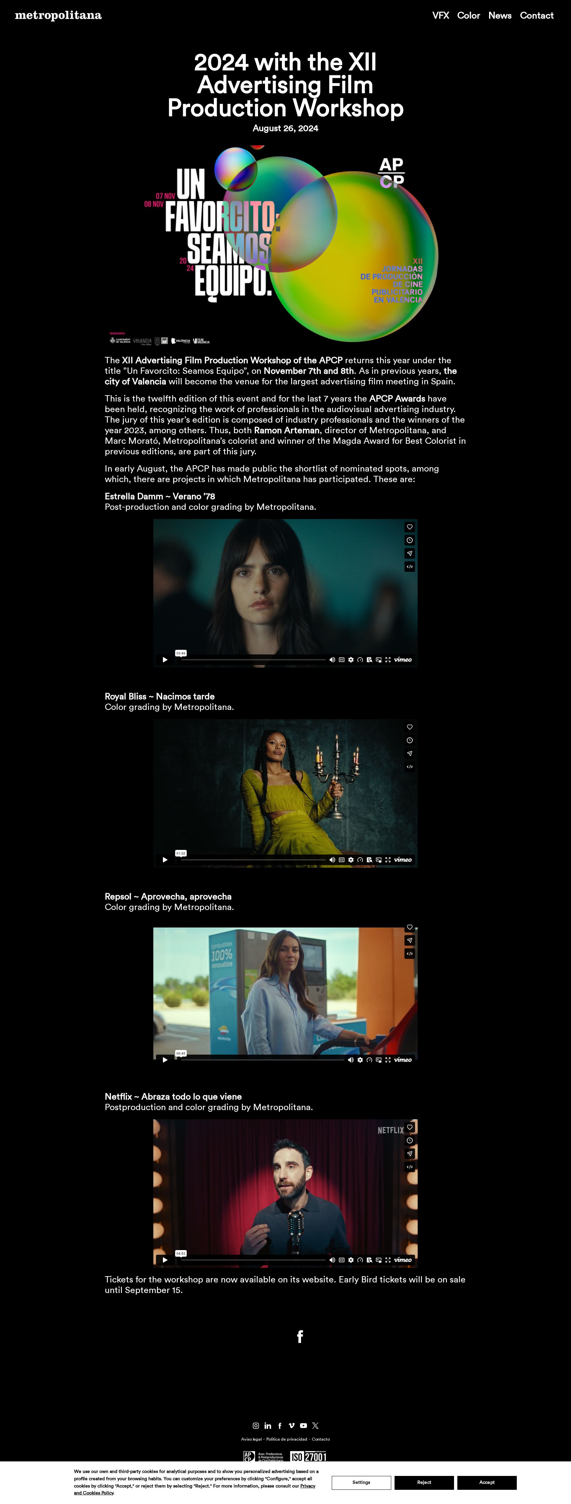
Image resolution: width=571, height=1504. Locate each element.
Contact (537, 15)
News (500, 15)
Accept (487, 1482)
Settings (361, 1482)
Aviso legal (251, 1439)
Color (468, 15)
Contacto (321, 1439)
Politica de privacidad (286, 1439)
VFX (441, 15)
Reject (424, 1482)
